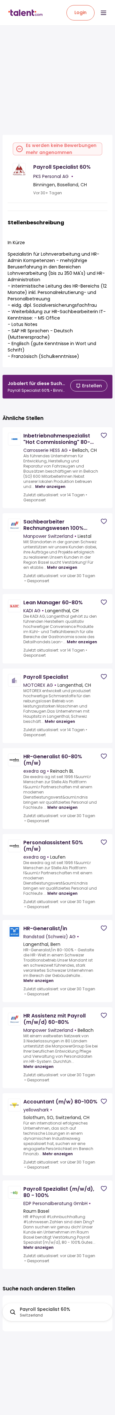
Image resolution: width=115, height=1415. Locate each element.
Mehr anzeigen (50, 486)
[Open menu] (103, 13)
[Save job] (104, 435)
